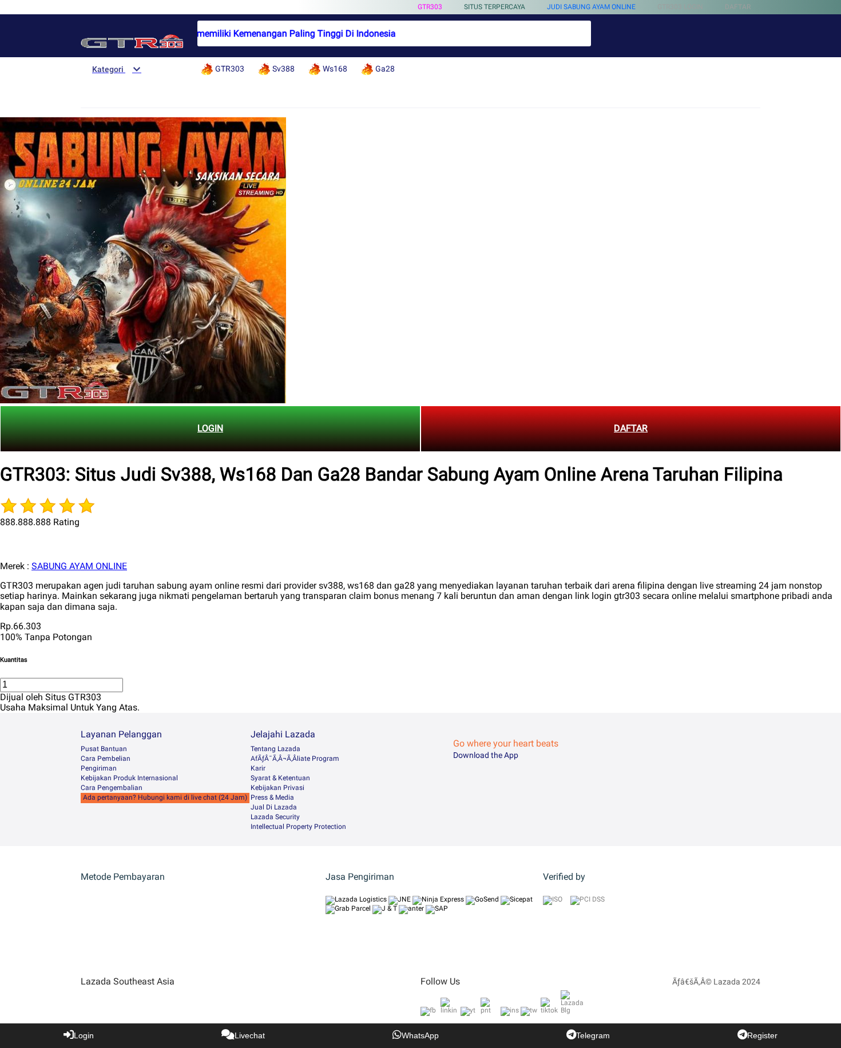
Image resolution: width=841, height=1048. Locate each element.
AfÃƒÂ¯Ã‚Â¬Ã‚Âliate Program (295, 759)
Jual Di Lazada (274, 807)
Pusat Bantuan (104, 749)
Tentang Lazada (275, 749)
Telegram (593, 1035)
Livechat (250, 1035)
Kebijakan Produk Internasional (129, 778)
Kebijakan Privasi (277, 788)
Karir (258, 768)
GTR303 (430, 7)
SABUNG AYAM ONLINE (79, 566)
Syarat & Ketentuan (280, 778)
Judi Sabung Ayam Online (591, 7)
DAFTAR (631, 428)
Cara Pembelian (105, 759)
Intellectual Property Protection (298, 827)
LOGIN (210, 428)
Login (84, 1035)
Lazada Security (275, 817)
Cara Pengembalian (111, 788)
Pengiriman (99, 768)
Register (762, 1035)
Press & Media (272, 797)
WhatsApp (420, 1035)
